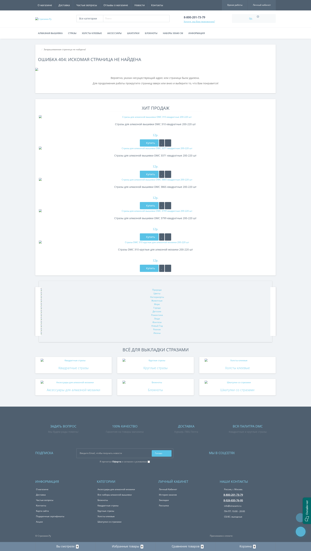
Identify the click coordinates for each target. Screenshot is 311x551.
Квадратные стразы (73, 368)
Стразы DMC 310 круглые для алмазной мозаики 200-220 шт (155, 249)
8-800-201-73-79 (233, 494)
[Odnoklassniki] (247, 452)
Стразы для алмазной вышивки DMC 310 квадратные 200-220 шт (155, 124)
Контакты (157, 5)
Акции (39, 521)
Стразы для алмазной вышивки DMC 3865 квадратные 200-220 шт (155, 187)
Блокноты (151, 33)
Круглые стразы (155, 368)
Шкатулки (133, 33)
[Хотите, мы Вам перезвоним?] (300, 531)
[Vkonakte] (242, 452)
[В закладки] (161, 143)
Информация (196, 33)
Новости (139, 5)
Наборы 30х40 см (173, 33)
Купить (150, 143)
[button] (307, 511)
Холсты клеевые (92, 33)
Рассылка (164, 505)
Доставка (64, 5)
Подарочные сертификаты (50, 516)
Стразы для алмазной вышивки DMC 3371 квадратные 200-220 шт (155, 155)
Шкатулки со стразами (237, 390)
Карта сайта (42, 510)
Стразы (72, 33)
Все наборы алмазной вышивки (115, 494)
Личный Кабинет (168, 489)
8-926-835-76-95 (233, 500)
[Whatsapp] (222, 522)
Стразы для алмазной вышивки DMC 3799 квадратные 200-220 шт (155, 218)
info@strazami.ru (232, 505)
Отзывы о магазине (115, 5)
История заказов (168, 494)
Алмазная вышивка (50, 33)
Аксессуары (114, 33)
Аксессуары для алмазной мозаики (73, 390)
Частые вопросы (86, 5)
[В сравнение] (168, 143)
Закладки (164, 500)
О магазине (45, 5)
